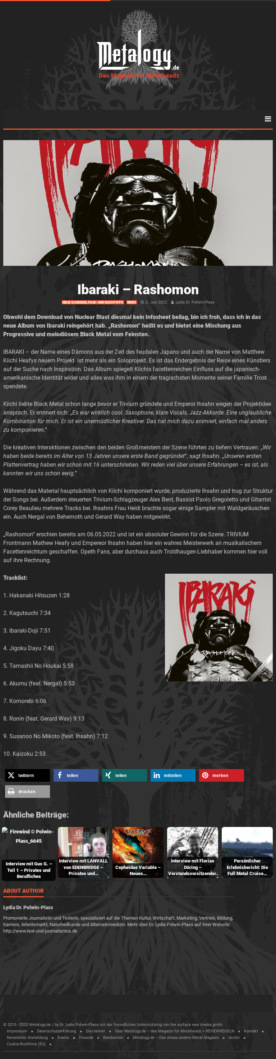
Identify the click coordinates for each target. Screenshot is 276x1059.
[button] (27, 775)
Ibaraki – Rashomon (138, 289)
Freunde (86, 1037)
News (131, 302)
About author (23, 891)
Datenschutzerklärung (56, 1031)
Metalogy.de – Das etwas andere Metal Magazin (176, 1037)
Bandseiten (113, 1037)
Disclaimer (95, 1031)
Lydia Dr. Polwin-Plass (195, 302)
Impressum (17, 1031)
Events (63, 1037)
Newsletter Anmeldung (27, 1037)
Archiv (234, 1037)
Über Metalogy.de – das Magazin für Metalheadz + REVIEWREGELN (174, 1031)
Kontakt (251, 1031)
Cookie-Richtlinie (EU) (26, 1044)
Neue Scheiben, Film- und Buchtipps (93, 302)
